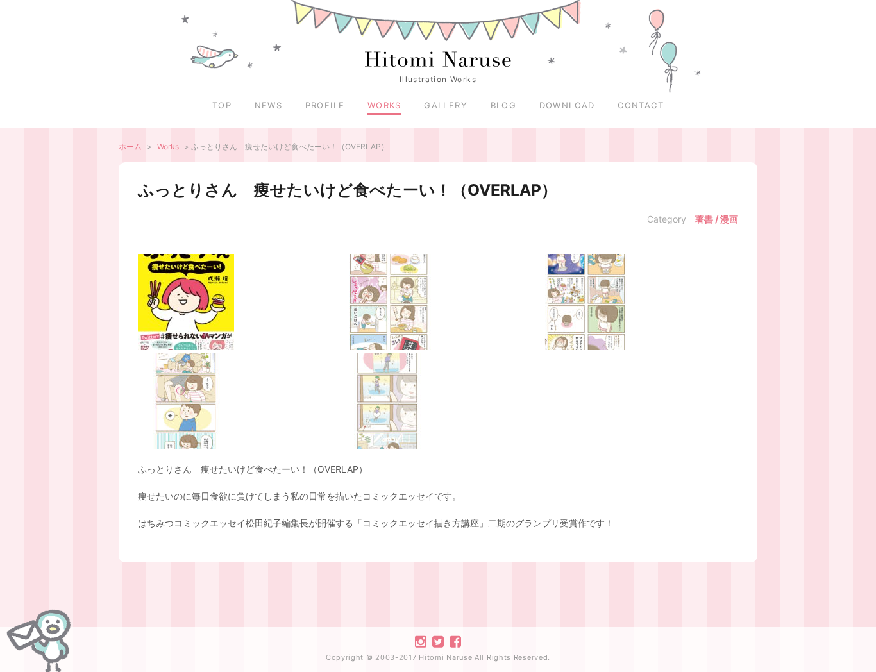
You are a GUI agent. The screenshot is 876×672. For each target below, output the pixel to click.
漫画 (729, 219)
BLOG (504, 105)
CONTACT (641, 105)
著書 (704, 219)
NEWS (269, 105)
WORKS (384, 105)
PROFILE (325, 105)
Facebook (455, 641)
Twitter (438, 641)
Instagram (421, 641)
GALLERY (445, 105)
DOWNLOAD (567, 105)
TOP (222, 105)
